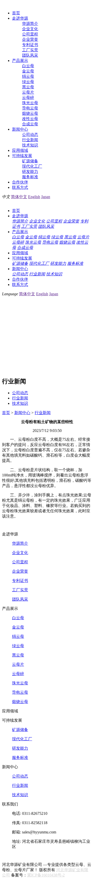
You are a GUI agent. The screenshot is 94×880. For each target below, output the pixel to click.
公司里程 (30, 34)
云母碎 (28, 97)
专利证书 (30, 45)
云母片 (28, 92)
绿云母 (28, 82)
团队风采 (30, 55)
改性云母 (30, 119)
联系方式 (20, 187)
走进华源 (20, 18)
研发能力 (30, 171)
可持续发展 (22, 156)
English (34, 197)
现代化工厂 (32, 166)
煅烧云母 (30, 113)
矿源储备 (30, 161)
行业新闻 (30, 140)
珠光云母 (30, 103)
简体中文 (19, 197)
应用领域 (20, 150)
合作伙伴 (20, 182)
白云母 (28, 66)
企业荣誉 (30, 39)
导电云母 (30, 108)
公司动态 (30, 134)
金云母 (28, 71)
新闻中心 (20, 129)
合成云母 (30, 124)
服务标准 (30, 177)
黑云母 (28, 87)
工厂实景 (30, 50)
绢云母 (28, 76)
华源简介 (30, 23)
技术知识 (30, 145)
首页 (16, 13)
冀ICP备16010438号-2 (46, 875)
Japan (45, 197)
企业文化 (30, 29)
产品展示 (20, 60)
